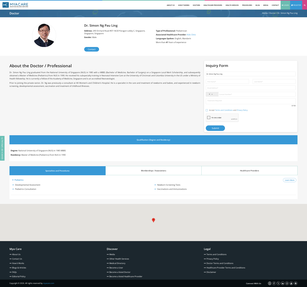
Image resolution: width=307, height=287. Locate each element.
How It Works (183, 5)
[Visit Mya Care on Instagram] (287, 283)
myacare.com (48, 283)
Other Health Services (119, 259)
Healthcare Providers (213, 5)
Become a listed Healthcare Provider (125, 276)
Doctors (196, 5)
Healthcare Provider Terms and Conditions (226, 267)
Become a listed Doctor (119, 272)
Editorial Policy (18, 276)
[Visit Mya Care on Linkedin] (282, 283)
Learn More (290, 180)
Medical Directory (117, 263)
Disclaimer (211, 272)
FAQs (14, 272)
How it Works (18, 263)
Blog (258, 5)
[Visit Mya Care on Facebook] (274, 283)
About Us (171, 5)
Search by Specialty (2, 148)
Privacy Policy (242, 110)
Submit (215, 128)
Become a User (116, 267)
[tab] (153, 139)
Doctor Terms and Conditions (220, 263)
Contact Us (17, 259)
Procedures (247, 5)
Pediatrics (19, 180)
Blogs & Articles (19, 267)
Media (265, 5)
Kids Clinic (191, 34)
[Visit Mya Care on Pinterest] (295, 283)
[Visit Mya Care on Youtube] (291, 283)
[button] (304, 5)
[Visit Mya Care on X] (278, 283)
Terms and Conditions (224, 110)
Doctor (272, 13)
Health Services (232, 5)
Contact (275, 5)
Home (265, 13)
